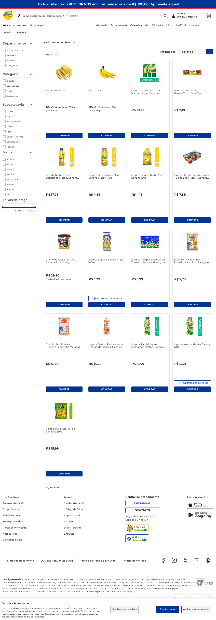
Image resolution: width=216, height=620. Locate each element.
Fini (8, 194)
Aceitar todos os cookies (196, 609)
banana (21, 32)
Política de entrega (134, 560)
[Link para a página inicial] (7, 32)
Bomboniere (12, 86)
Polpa (9, 116)
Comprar (64, 135)
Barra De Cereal (14, 142)
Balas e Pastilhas (14, 136)
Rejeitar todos (167, 609)
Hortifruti (11, 60)
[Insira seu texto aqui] (200, 507)
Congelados (12, 65)
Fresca (9, 126)
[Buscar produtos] (165, 15)
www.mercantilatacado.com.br (19, 591)
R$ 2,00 (18, 210)
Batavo (10, 184)
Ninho (9, 164)
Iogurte (10, 81)
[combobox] (117, 15)
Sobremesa (12, 96)
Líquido (10, 111)
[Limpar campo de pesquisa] (160, 15)
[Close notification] (210, 597)
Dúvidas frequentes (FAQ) (57, 560)
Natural (10, 147)
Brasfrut (10, 189)
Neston (10, 159)
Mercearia (11, 55)
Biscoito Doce (13, 121)
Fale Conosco (142, 502)
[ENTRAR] (187, 16)
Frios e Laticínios (14, 50)
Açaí (8, 131)
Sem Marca (12, 179)
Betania (10, 169)
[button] (40, 16)
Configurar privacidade (124, 609)
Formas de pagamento (19, 560)
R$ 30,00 (29, 210)
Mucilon (10, 174)
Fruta (9, 91)
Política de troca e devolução (98, 560)
